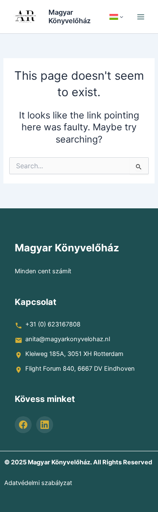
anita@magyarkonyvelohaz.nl (67, 339)
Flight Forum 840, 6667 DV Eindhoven (80, 368)
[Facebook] (23, 424)
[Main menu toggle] (141, 17)
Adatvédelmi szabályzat (38, 483)
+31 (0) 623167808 (52, 324)
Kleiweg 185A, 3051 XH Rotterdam (74, 354)
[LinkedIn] (44, 424)
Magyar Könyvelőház (69, 16)
